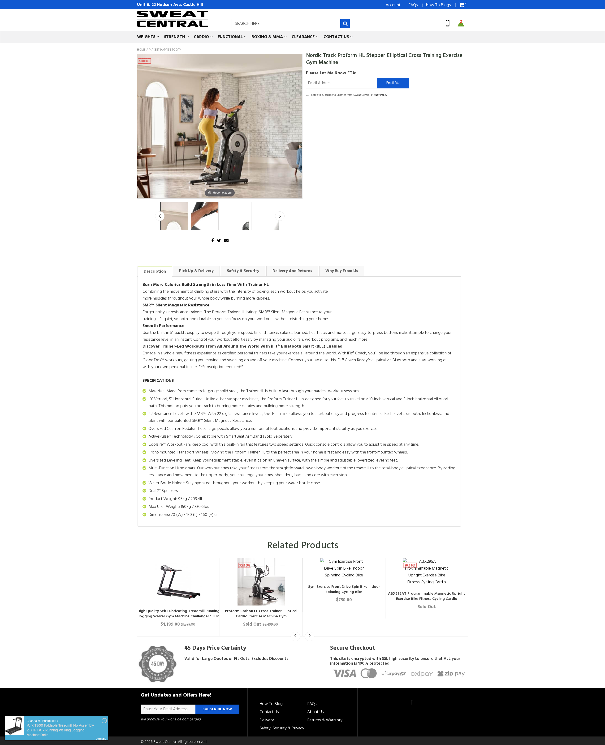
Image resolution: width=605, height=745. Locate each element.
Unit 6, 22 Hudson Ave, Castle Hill (170, 4)
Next (280, 216)
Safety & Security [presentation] (243, 271)
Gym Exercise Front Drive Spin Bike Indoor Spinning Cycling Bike (344, 589)
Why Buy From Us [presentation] (341, 271)
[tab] (155, 271)
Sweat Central (165, 742)
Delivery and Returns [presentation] (292, 271)
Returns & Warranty (324, 720)
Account (393, 5)
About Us (315, 712)
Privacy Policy (379, 95)
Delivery (266, 720)
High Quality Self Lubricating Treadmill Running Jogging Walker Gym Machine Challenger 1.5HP (179, 613)
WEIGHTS (146, 37)
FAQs (413, 5)
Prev (159, 216)
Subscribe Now (217, 709)
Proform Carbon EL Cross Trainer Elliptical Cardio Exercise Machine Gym (261, 613)
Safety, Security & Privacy (281, 728)
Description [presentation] (155, 271)
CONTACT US (337, 37)
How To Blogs (438, 5)
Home (141, 50)
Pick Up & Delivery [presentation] (196, 271)
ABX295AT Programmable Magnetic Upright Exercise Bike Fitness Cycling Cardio (426, 596)
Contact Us (269, 712)
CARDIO (202, 37)
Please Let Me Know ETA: (331, 73)
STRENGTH (175, 37)
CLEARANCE (304, 37)
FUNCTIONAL (231, 37)
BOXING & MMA (267, 37)
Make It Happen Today (165, 50)
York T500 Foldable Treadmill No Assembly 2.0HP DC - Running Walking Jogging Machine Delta (60, 730)
